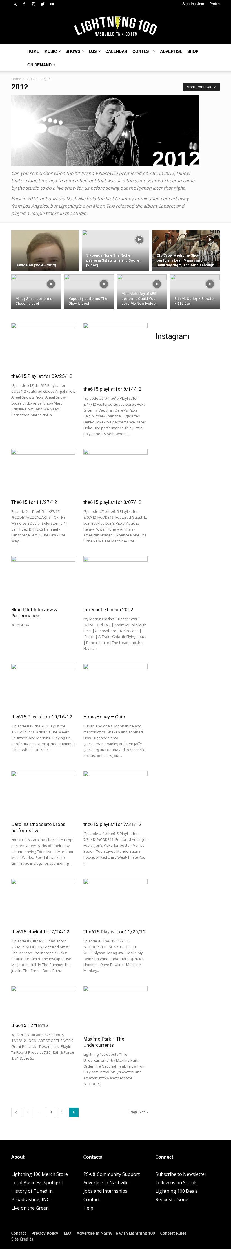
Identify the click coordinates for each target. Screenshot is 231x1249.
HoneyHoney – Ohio (104, 717)
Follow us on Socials (176, 1183)
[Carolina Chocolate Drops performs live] (43, 794)
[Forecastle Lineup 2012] (115, 579)
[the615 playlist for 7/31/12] (115, 794)
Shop (192, 51)
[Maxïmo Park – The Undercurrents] (115, 1009)
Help (88, 1208)
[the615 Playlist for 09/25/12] (43, 346)
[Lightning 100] (115, 26)
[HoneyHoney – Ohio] (115, 687)
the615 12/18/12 (29, 1025)
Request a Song (172, 1199)
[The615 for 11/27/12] (43, 472)
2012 (30, 79)
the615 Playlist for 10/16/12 (41, 717)
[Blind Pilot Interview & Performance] (43, 579)
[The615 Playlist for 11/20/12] (115, 902)
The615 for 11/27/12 (34, 502)
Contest (141, 51)
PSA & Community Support (111, 1174)
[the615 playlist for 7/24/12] (43, 902)
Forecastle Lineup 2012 (108, 609)
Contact (91, 1199)
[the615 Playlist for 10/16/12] (43, 687)
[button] (15, 4)
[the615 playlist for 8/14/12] (115, 352)
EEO (67, 1233)
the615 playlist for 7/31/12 (112, 824)
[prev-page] (16, 1112)
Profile (214, 3)
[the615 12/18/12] (43, 1002)
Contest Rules (173, 1233)
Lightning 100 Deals (177, 1191)
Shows (73, 51)
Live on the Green (30, 1208)
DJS (93, 51)
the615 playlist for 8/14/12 (112, 389)
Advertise (171, 51)
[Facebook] (24, 4)
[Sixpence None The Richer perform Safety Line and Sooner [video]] (115, 248)
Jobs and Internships (105, 1191)
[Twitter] (42, 4)
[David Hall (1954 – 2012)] (45, 268)
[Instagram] (33, 4)
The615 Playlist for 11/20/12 (114, 931)
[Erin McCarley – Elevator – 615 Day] (195, 288)
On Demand (39, 65)
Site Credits (22, 1239)
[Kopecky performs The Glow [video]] (89, 287)
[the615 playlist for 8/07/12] (115, 472)
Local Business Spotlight (37, 1183)
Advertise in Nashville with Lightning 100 (116, 1233)
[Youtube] (52, 4)
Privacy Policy (45, 1233)
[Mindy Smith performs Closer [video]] (36, 287)
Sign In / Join (193, 3)
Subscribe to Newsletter (181, 1174)
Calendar (116, 51)
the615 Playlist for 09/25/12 (41, 376)
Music (50, 51)
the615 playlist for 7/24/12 (40, 931)
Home (33, 51)
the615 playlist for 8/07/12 (112, 502)
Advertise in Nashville (106, 1183)
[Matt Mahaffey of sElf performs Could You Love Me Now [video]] (142, 287)
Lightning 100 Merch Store (39, 1174)
